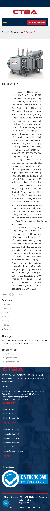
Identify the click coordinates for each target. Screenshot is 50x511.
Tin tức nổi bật (9, 349)
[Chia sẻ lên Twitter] (13, 294)
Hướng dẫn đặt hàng (10, 410)
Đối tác (6, 325)
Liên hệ (6, 321)
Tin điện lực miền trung (11, 358)
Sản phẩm (7, 308)
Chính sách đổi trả (10, 447)
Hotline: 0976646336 (37, 22)
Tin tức (6, 317)
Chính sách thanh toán (11, 434)
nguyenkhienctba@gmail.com (17, 397)
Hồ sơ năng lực (8, 467)
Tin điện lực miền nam (10, 362)
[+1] (20, 294)
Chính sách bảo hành (11, 443)
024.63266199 (15, 399)
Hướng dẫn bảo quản (11, 418)
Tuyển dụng (8, 329)
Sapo (30, 503)
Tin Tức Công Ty (10, 84)
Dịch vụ (6, 312)
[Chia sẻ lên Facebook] (9, 294)
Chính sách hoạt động (11, 430)
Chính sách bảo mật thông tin (14, 451)
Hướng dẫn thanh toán (11, 414)
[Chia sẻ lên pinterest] (17, 294)
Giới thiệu (7, 304)
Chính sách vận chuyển (11, 438)
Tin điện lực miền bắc (10, 354)
